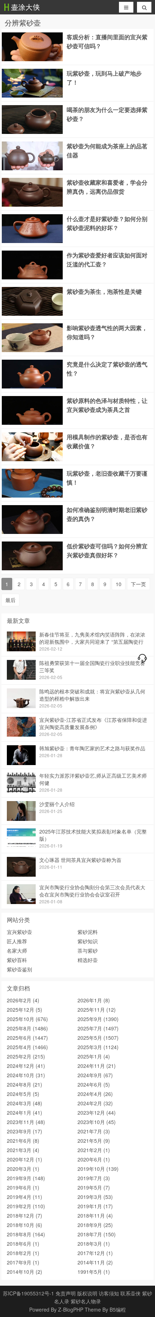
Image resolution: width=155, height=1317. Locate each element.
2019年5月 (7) (94, 1187)
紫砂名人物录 (86, 1301)
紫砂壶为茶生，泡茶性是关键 (104, 291)
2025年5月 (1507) (98, 1037)
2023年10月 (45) (97, 1121)
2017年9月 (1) (23, 1262)
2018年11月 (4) (95, 1215)
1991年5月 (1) (94, 1271)
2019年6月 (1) (23, 1187)
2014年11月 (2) (95, 1262)
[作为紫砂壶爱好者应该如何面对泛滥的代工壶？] (32, 277)
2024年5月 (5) (23, 1093)
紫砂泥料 (88, 931)
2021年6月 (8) (23, 1140)
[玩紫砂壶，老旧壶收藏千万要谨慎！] (32, 495)
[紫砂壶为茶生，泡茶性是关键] (32, 313)
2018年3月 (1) (94, 1243)
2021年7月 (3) (94, 1131)
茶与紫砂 (88, 950)
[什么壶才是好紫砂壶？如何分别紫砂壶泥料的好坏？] (32, 240)
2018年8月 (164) (26, 1234)
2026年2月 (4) (23, 1000)
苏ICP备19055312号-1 (28, 1293)
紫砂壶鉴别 (19, 969)
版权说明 (87, 1293)
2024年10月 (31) (26, 1075)
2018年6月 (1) (23, 1243)
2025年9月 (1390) (98, 1018)
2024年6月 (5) (94, 1084)
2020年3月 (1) (23, 1168)
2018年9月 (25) (95, 1224)
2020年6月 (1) (94, 1159)
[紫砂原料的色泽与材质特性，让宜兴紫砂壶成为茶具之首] (32, 422)
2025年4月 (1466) (27, 1047)
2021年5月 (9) (94, 1140)
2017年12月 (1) (95, 1253)
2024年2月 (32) (95, 1103)
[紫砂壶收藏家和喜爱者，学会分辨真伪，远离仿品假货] (32, 204)
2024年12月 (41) (26, 1065)
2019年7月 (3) (94, 1178)
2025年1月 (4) (94, 1056)
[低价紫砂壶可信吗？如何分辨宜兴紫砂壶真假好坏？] (32, 568)
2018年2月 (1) (23, 1253)
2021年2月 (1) (94, 1150)
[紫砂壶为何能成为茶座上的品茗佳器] (32, 168)
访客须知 (109, 1293)
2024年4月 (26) (95, 1093)
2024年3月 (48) (24, 1103)
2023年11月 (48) (26, 1121)
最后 (10, 599)
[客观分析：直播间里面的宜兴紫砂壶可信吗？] (32, 59)
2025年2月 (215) (26, 1056)
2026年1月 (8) (94, 1000)
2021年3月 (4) (23, 1150)
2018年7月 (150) (97, 1234)
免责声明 (66, 1293)
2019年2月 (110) (26, 1206)
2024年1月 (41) (24, 1112)
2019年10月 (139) (98, 1168)
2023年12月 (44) (97, 1112)
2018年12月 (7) (24, 1215)
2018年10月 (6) (24, 1224)
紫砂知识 (88, 941)
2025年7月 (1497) (98, 1028)
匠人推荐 (17, 941)
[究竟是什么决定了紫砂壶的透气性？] (32, 386)
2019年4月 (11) (24, 1196)
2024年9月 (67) (95, 1075)
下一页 (138, 584)
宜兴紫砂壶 (19, 931)
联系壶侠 (130, 1293)
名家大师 (17, 950)
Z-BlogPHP (70, 1309)
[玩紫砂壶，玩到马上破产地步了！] (32, 95)
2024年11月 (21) (97, 1065)
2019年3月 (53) (95, 1196)
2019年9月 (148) (26, 1178)
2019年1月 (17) (95, 1206)
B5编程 (118, 1309)
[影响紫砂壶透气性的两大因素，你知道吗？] (32, 350)
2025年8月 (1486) (27, 1028)
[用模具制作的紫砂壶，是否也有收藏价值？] (32, 459)
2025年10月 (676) (27, 1018)
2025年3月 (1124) (98, 1047)
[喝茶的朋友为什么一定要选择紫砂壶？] (32, 131)
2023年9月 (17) (24, 1131)
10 (118, 584)
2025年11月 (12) (97, 1009)
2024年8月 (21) (24, 1084)
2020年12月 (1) (24, 1159)
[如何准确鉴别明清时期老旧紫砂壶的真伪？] (32, 531)
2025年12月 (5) (24, 1009)
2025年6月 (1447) (27, 1037)
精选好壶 (88, 959)
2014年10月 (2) (24, 1271)
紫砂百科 (17, 959)
